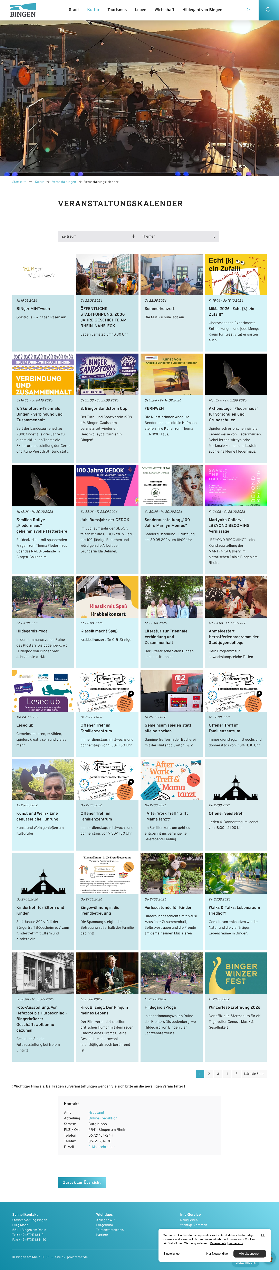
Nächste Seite (254, 1074)
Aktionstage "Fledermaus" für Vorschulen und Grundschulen (233, 414)
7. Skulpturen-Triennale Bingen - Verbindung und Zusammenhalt (39, 414)
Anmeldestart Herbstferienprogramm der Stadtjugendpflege (234, 637)
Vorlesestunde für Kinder (168, 908)
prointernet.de (77, 1257)
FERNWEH (154, 408)
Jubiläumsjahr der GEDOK (104, 520)
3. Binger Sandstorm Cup (103, 408)
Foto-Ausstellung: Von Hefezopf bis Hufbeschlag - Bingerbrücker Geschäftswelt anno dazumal (41, 1019)
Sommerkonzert (160, 309)
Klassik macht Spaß (98, 631)
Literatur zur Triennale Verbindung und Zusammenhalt (166, 637)
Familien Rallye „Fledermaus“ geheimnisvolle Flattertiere (41, 525)
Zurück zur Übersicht (82, 1182)
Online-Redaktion (102, 1118)
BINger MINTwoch (33, 309)
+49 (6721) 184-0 (31, 1235)
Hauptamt (96, 1112)
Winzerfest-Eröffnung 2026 (234, 1007)
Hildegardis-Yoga (32, 631)
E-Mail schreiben (102, 1147)
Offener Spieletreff (226, 813)
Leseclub (24, 725)
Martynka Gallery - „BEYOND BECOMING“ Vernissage (230, 525)
